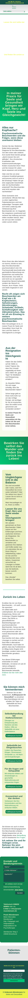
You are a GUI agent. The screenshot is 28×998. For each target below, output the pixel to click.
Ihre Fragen (21, 837)
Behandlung (21, 835)
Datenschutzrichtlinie (17, 978)
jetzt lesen (19, 890)
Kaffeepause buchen (14, 736)
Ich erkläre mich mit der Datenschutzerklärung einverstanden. (13, 887)
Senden (20, 893)
